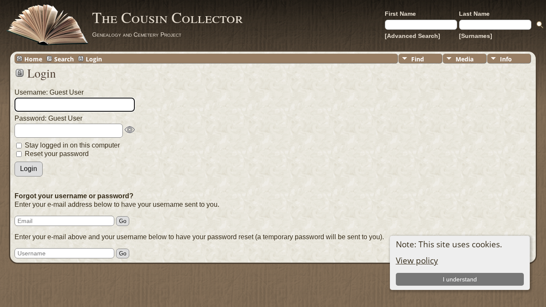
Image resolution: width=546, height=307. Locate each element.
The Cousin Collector (167, 17)
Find (417, 59)
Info (506, 59)
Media (464, 59)
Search (64, 58)
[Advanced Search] (412, 35)
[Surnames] (475, 35)
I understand (460, 279)
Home (33, 58)
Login (94, 58)
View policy (417, 260)
